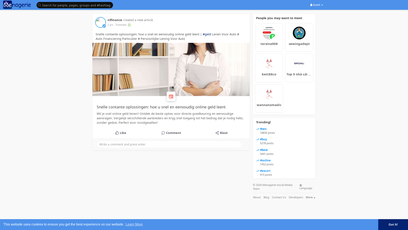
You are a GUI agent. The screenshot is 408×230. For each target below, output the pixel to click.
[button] (76, 4)
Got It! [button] (393, 224)
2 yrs (110, 25)
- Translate (120, 25)
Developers (296, 197)
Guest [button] (316, 5)
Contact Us (279, 197)
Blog (266, 197)
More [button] (309, 197)
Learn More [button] (134, 224)
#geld (207, 34)
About (257, 197)
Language (305, 188)
